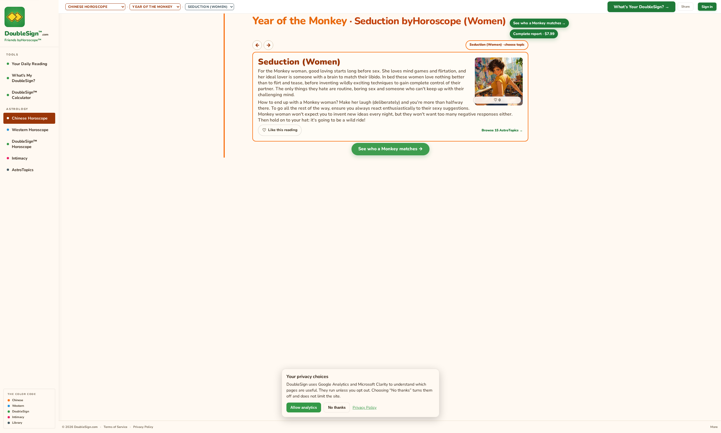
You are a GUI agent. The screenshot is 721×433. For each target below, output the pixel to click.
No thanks (337, 407)
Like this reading (279, 130)
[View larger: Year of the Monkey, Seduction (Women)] (499, 81)
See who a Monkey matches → (390, 149)
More (714, 427)
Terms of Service (115, 427)
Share (685, 7)
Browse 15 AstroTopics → (502, 130)
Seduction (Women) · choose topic (496, 44)
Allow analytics (303, 407)
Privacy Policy (365, 407)
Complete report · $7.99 (534, 33)
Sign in (707, 6)
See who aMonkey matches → (539, 23)
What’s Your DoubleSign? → (641, 7)
